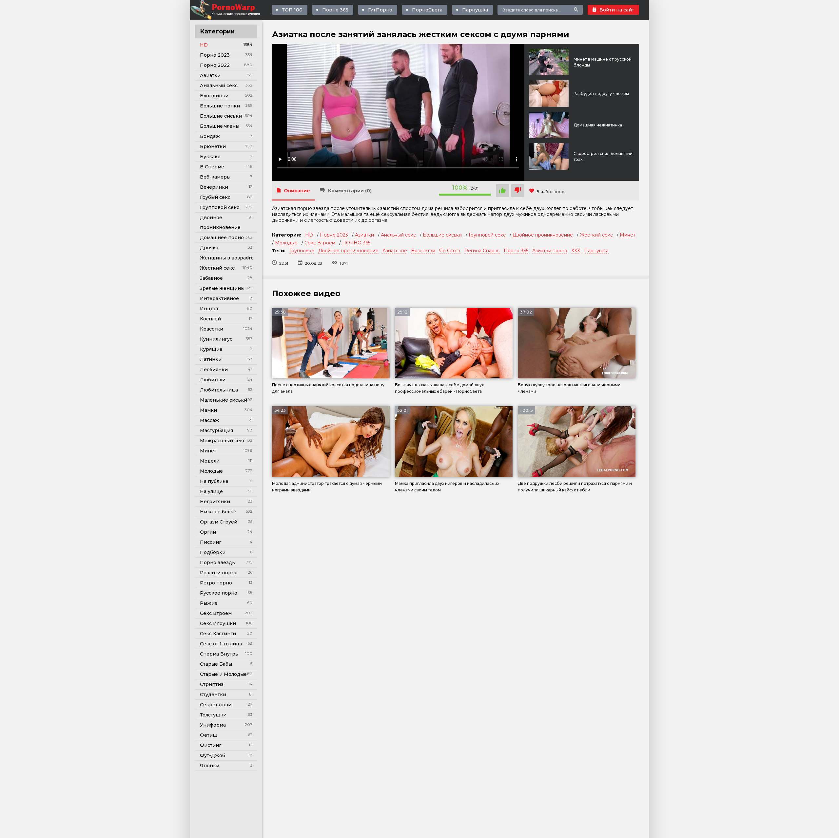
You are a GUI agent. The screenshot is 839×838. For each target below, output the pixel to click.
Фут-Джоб (212, 755)
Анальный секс (219, 85)
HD (204, 45)
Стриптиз (212, 684)
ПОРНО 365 (356, 243)
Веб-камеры (215, 177)
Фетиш (208, 735)
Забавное (211, 278)
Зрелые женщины (222, 288)
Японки (209, 766)
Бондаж (210, 136)
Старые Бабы (216, 664)
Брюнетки (213, 146)
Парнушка (475, 10)
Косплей (210, 319)
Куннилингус (216, 339)
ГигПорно (380, 10)
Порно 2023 (215, 55)
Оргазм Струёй (218, 522)
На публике (214, 481)
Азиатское (394, 251)
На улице (211, 491)
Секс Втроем (216, 613)
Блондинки (214, 96)
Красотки (211, 329)
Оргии (208, 532)
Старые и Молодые (223, 674)
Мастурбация (216, 430)
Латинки (211, 359)
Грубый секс (215, 197)
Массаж (209, 420)
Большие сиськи (221, 116)
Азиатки (210, 75)
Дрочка (209, 248)
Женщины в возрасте (227, 258)
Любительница (219, 390)
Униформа (213, 725)
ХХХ (575, 251)
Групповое (301, 251)
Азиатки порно (549, 251)
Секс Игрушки (218, 623)
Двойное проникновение (220, 222)
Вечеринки (214, 187)
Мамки (208, 410)
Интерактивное (219, 298)
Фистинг (210, 745)
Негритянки (215, 502)
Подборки (212, 552)
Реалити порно (219, 573)
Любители (212, 380)
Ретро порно (216, 583)
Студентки (213, 694)
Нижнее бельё (218, 512)
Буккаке (210, 157)
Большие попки (220, 106)
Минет (208, 451)
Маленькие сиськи (223, 400)
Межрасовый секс (222, 441)
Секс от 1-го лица (221, 644)
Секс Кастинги (218, 634)
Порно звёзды (218, 562)
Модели (210, 461)
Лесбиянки (214, 369)
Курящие (211, 349)
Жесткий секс (217, 268)
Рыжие (209, 603)
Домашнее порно (222, 237)
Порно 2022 (215, 65)
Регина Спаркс (482, 251)
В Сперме (212, 167)
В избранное (550, 191)
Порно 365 (335, 10)
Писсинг (210, 542)
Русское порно (218, 593)
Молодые (211, 471)
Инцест (209, 309)
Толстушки (213, 715)
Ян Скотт (449, 251)
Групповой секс (219, 207)
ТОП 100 (292, 10)
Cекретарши (215, 705)
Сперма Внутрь (219, 654)
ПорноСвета (427, 10)
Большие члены (219, 126)
